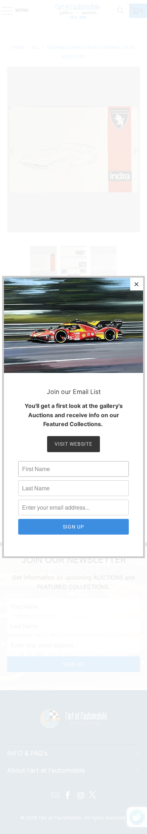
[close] (136, 284)
